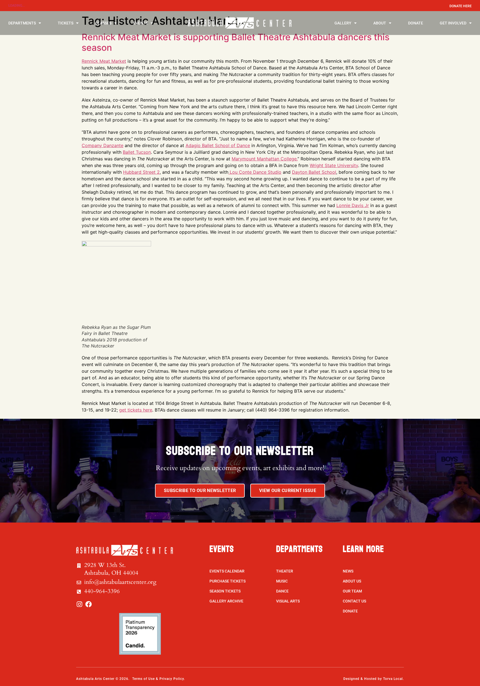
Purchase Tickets (227, 581)
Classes (103, 23)
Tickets (65, 23)
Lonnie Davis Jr (352, 205)
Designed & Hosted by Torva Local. (373, 679)
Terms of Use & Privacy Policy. (158, 679)
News (348, 571)
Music (282, 581)
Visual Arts (288, 601)
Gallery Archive (226, 601)
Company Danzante (102, 145)
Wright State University (334, 165)
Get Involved (453, 23)
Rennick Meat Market (104, 61)
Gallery (342, 23)
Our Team (352, 591)
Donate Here (460, 6)
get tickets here (135, 410)
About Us (352, 581)
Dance (282, 591)
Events (140, 23)
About (379, 23)
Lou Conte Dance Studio (254, 172)
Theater (284, 571)
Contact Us (354, 601)
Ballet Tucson (137, 152)
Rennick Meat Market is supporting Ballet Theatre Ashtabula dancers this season (235, 42)
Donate (415, 23)
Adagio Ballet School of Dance (218, 145)
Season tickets (225, 591)
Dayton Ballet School (314, 172)
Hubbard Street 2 (141, 172)
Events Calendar (226, 571)
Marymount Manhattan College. (265, 159)
